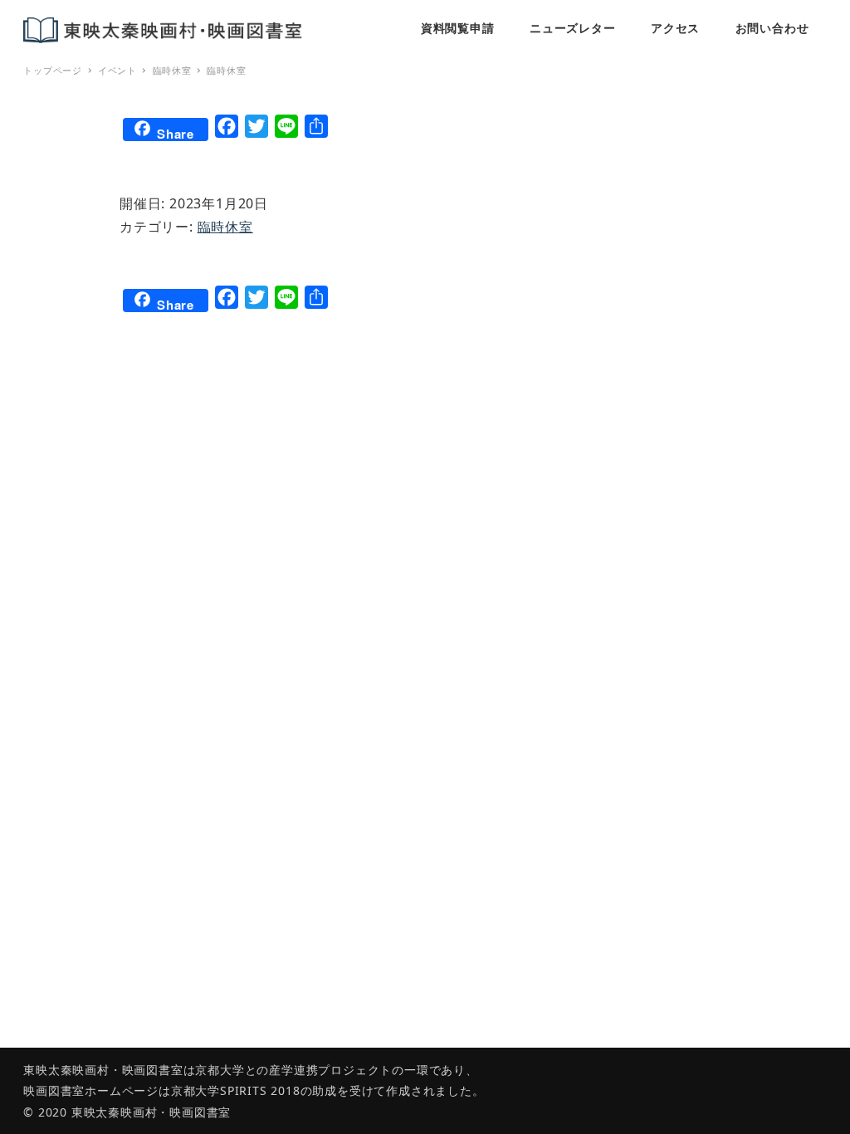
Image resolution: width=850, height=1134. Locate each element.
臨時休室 (225, 227)
